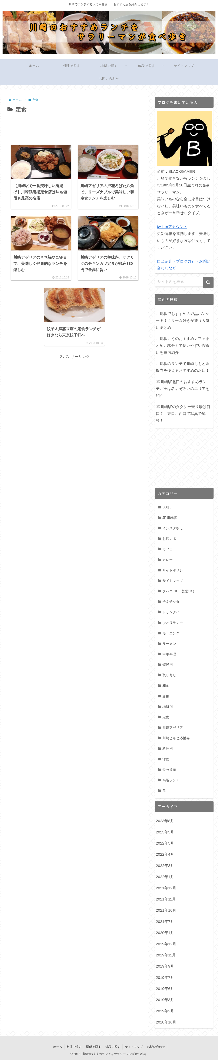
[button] (208, 282)
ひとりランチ (172, 623)
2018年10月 (166, 1022)
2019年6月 (165, 989)
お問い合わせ (156, 1046)
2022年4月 (165, 854)
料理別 (167, 748)
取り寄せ (169, 675)
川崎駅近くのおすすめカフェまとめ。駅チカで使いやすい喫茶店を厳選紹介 (182, 346)
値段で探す (112, 1046)
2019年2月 (165, 1011)
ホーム (57, 1046)
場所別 (167, 707)
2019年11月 (166, 955)
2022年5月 (165, 843)
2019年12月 (166, 944)
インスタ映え (172, 528)
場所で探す (93, 1046)
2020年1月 (165, 933)
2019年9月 (165, 966)
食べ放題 (169, 770)
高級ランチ (170, 780)
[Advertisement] (74, 127)
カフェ (167, 549)
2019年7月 (165, 977)
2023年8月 (165, 821)
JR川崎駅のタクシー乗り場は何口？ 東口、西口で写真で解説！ (183, 414)
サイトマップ (172, 581)
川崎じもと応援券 (176, 738)
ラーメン (169, 644)
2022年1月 (165, 877)
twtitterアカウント (172, 227)
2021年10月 (166, 910)
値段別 (167, 664)
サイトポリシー (174, 570)
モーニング (170, 633)
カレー (167, 560)
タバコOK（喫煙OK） (179, 591)
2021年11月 (166, 899)
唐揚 (165, 696)
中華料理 (169, 654)
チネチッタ (170, 601)
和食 (165, 685)
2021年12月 (166, 888)
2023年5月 (165, 832)
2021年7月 (165, 921)
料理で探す (74, 1046)
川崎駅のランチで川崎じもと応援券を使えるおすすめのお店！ (182, 367)
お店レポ (169, 538)
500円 (167, 507)
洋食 (165, 759)
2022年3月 (165, 866)
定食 (165, 717)
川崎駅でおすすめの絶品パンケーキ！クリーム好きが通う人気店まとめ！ (182, 321)
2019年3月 (165, 1000)
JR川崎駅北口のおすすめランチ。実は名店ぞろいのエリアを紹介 (182, 389)
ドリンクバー (172, 612)
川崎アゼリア (172, 727)
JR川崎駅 (169, 518)
